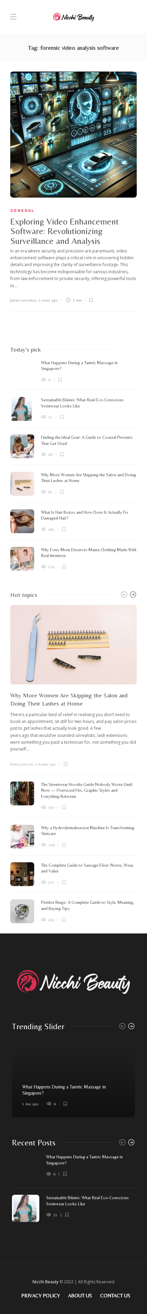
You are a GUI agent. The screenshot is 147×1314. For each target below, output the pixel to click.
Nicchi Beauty (45, 1282)
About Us (80, 1295)
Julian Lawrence (23, 300)
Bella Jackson (21, 764)
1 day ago (30, 1104)
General (22, 210)
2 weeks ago (45, 764)
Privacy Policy (40, 1295)
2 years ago (48, 300)
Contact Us (115, 1295)
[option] (73, 465)
